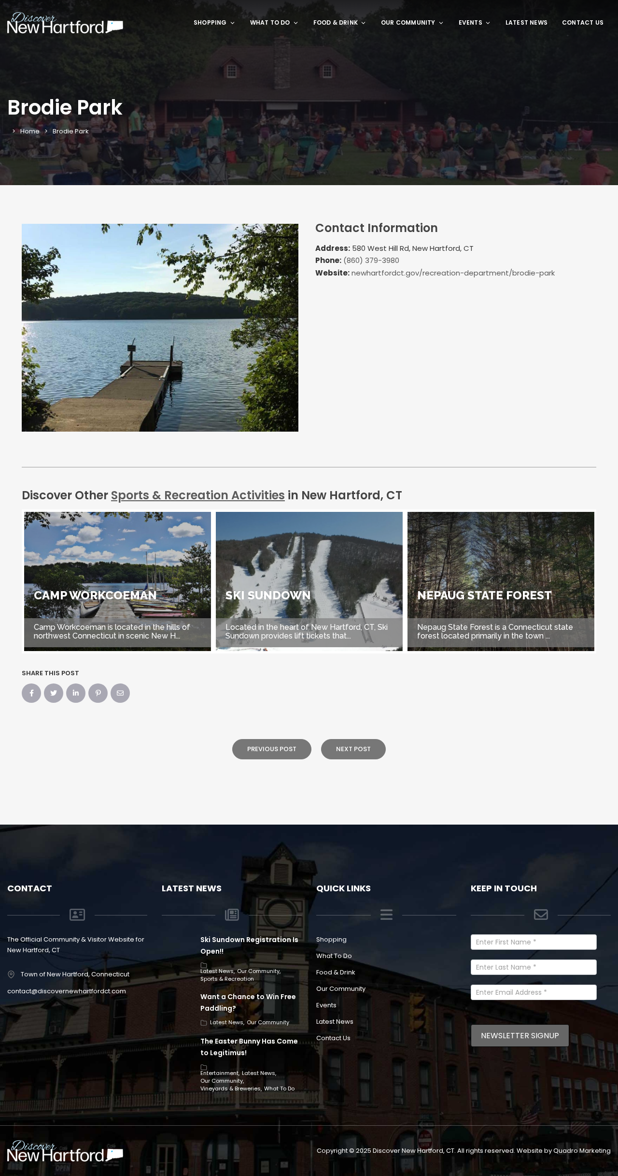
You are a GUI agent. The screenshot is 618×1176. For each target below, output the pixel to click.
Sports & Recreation (227, 979)
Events (470, 22)
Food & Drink (335, 22)
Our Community (408, 22)
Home (30, 131)
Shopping (210, 22)
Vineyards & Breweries (230, 1088)
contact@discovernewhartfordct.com (66, 991)
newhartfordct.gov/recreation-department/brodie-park (453, 273)
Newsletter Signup (520, 1035)
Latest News (527, 22)
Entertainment (219, 1073)
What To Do (270, 22)
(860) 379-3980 (371, 260)
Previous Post (271, 749)
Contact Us (583, 22)
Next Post (353, 749)
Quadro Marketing (582, 1150)
